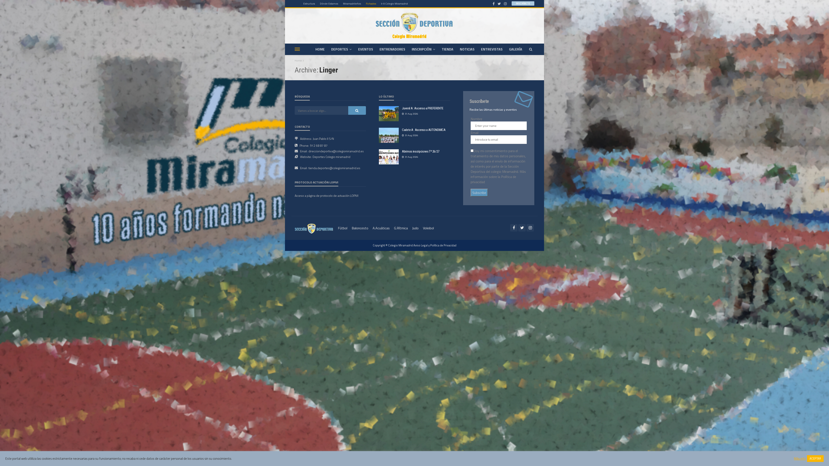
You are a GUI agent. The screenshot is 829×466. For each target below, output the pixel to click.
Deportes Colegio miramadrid (331, 156)
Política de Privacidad (443, 245)
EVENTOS (365, 49)
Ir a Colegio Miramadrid (394, 4)
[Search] (530, 49)
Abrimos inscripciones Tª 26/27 (420, 151)
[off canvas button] (297, 49)
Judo (415, 228)
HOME (320, 49)
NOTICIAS (467, 49)
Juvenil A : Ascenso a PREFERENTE (422, 108)
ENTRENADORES (392, 49)
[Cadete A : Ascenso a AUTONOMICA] (389, 135)
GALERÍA (515, 49)
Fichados (371, 4)
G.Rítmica (401, 228)
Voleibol (428, 228)
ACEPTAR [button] (815, 458)
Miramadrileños (352, 4)
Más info (800, 459)
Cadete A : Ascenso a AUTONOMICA (424, 130)
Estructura (309, 4)
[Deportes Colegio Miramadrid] (414, 26)
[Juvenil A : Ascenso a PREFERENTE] (389, 113)
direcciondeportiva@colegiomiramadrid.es (336, 151)
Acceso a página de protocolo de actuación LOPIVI (326, 195)
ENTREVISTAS (492, 49)
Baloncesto (360, 228)
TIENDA (447, 49)
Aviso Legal (420, 245)
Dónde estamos (329, 4)
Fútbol (342, 228)
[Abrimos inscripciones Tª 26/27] (389, 156)
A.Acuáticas (381, 228)
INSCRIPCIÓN (422, 49)
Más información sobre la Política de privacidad (498, 176)
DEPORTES (339, 49)
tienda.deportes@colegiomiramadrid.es (334, 168)
